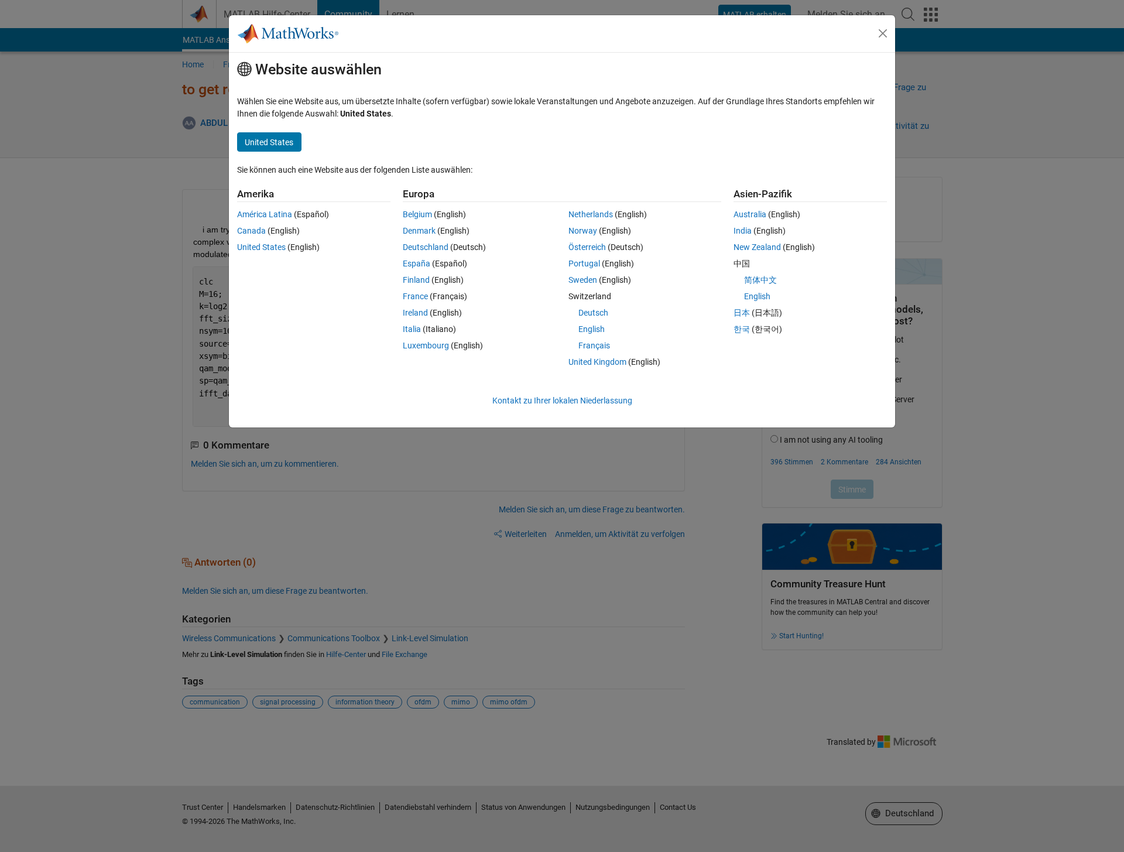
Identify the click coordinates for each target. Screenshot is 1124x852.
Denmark (419, 230)
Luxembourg (426, 345)
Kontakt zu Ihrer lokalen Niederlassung (562, 400)
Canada (251, 230)
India (743, 230)
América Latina (264, 214)
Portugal (584, 263)
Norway (582, 230)
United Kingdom (597, 362)
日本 (742, 312)
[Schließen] (883, 33)
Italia (412, 329)
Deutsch (593, 312)
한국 (742, 329)
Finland (416, 280)
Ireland (415, 312)
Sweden (582, 280)
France (415, 296)
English (591, 329)
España (416, 263)
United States (261, 247)
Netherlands (590, 214)
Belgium (417, 214)
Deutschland (425, 247)
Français (594, 345)
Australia (750, 214)
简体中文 (760, 280)
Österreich (587, 247)
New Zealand (757, 247)
